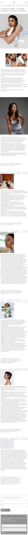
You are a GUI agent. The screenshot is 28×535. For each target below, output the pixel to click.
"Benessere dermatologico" (15, 369)
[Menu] (1, 2)
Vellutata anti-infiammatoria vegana (14, 301)
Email (2, 504)
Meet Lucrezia (15, 231)
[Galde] (14, 2)
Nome (2, 501)
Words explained (15, 438)
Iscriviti (3, 509)
